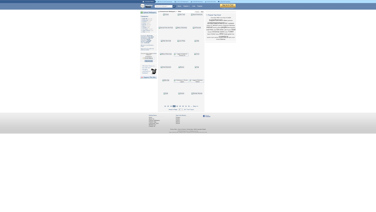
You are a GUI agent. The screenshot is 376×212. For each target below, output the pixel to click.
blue (224, 17)
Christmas (215, 32)
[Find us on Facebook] (207, 117)
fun (218, 29)
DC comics (229, 23)
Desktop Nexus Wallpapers (146, 6)
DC (211, 25)
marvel (209, 27)
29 (180, 106)
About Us (151, 119)
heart (233, 37)
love (228, 27)
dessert (215, 25)
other (221, 34)
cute (225, 30)
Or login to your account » (228, 8)
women (209, 37)
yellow (219, 27)
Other (144, 32)
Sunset (178, 123)
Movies (144, 24)
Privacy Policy (173, 129)
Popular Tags (152, 122)
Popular (199, 6)
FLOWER (228, 17)
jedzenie (230, 20)
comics (223, 36)
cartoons (220, 25)
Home (179, 6)
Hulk (212, 37)
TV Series (145, 29)
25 (168, 106)
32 (189, 106)
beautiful (232, 27)
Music (144, 26)
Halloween (232, 25)
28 (177, 106)
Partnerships (190, 129)
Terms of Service (182, 129)
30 (183, 106)
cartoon (216, 37)
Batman (222, 39)
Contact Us (152, 126)
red (217, 18)
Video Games (146, 30)
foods (226, 34)
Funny (144, 23)
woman (215, 27)
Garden (178, 119)
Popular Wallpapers (154, 120)
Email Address (148, 56)
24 (165, 106)
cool (207, 30)
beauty (209, 32)
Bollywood (145, 20)
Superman (226, 25)
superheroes (216, 20)
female (218, 39)
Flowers (229, 30)
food (233, 29)
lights (230, 37)
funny (217, 34)
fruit (233, 34)
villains (225, 20)
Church (178, 120)
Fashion (144, 21)
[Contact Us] (149, 73)
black (208, 34)
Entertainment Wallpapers (168, 11)
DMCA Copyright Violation (200, 129)
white (221, 30)
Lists (193, 6)
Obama (178, 122)
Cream (221, 17)
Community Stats (154, 123)
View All (144, 18)
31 (186, 106)
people (224, 27)
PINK (211, 30)
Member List (152, 125)
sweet (222, 32)
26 (171, 106)
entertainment (216, 23)
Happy (208, 25)
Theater (144, 27)
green (230, 34)
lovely (226, 32)
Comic (213, 34)
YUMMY (231, 32)
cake (214, 30)
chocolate (213, 17)
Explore (186, 6)
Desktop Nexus (185, 131)
